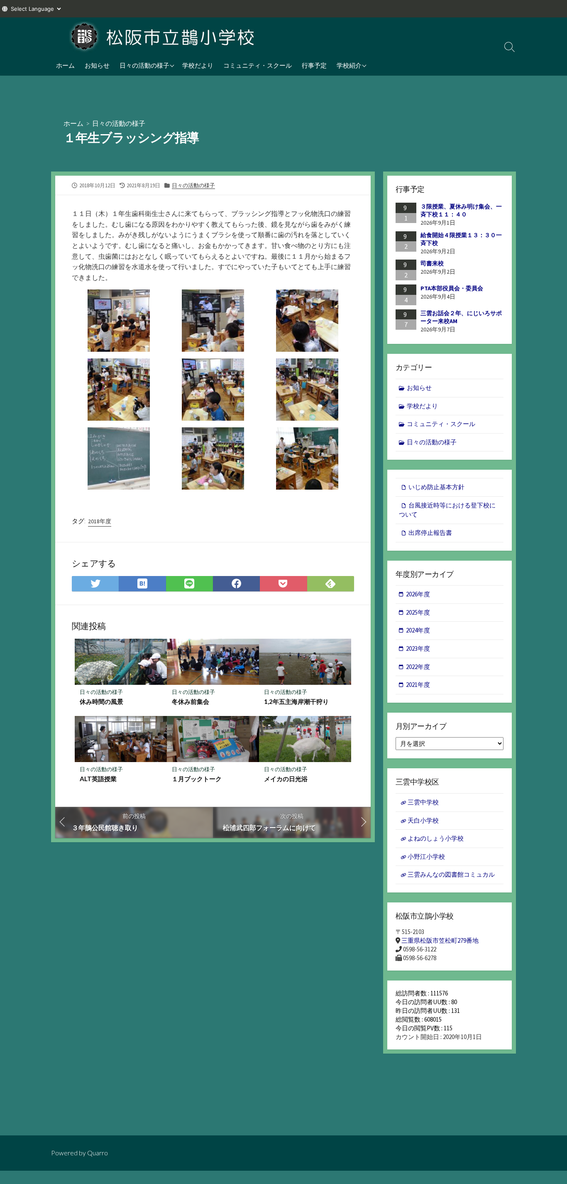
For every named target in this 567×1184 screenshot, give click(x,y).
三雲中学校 (423, 802)
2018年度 (99, 521)
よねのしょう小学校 (436, 838)
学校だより (197, 65)
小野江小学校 (426, 856)
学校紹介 (349, 65)
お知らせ (97, 65)
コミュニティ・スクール (257, 65)
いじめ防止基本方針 (436, 487)
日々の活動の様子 (144, 65)
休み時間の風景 (101, 701)
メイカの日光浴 (286, 778)
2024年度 (418, 630)
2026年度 (418, 594)
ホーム (65, 65)
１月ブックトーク (200, 778)
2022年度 (418, 667)
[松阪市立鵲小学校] (163, 36)
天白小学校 (423, 820)
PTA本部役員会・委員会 (451, 288)
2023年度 (418, 648)
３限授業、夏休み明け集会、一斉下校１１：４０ (461, 210)
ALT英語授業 (98, 778)
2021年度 (418, 685)
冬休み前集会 (190, 701)
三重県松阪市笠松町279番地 (440, 940)
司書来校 (432, 263)
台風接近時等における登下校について (447, 510)
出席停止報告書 (430, 533)
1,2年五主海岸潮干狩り (296, 701)
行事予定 (314, 65)
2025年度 (418, 612)
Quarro (97, 1153)
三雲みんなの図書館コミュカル (451, 874)
